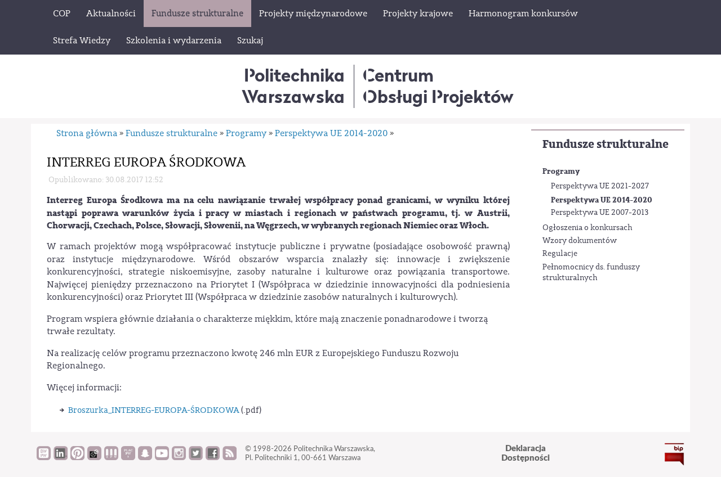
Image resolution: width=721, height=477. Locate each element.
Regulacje (559, 254)
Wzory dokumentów (579, 241)
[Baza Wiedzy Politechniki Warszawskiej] (44, 457)
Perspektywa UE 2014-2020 (601, 200)
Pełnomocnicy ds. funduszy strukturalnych (591, 273)
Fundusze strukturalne (605, 144)
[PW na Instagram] (179, 457)
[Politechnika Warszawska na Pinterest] (77, 457)
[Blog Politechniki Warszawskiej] (128, 457)
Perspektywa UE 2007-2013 (599, 213)
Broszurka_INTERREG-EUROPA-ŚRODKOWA (153, 410)
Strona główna (86, 133)
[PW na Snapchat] (145, 457)
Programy (561, 171)
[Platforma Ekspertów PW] (94, 457)
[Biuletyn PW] (111, 457)
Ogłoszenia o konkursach (587, 228)
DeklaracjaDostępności (525, 453)
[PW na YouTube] (162, 457)
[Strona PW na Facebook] (213, 457)
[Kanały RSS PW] (229, 457)
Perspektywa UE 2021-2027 (600, 186)
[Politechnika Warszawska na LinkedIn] (61, 457)
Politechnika (293, 86)
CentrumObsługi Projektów (438, 86)
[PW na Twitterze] (196, 457)
